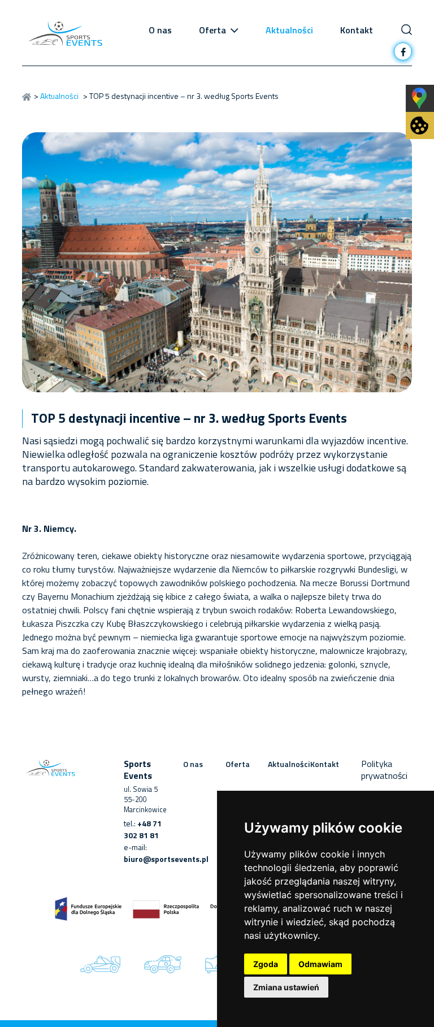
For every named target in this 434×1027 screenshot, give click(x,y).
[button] (234, 30)
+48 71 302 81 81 (143, 829)
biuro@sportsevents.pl (166, 859)
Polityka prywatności (384, 769)
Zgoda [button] (265, 964)
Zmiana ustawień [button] (286, 987)
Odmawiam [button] (320, 964)
